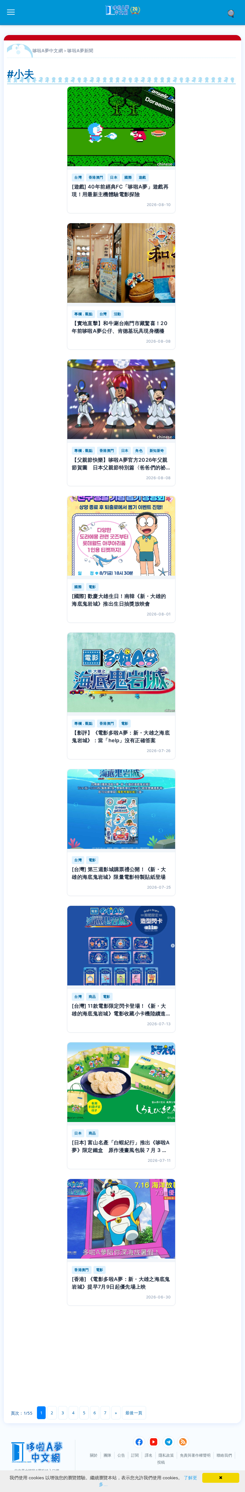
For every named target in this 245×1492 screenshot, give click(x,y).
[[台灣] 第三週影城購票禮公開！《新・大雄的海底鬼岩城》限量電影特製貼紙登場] (121, 810)
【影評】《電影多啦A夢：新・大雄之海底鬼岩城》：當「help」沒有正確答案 (121, 736)
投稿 (161, 1462)
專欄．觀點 (83, 314)
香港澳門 (96, 177)
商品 (92, 996)
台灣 (78, 177)
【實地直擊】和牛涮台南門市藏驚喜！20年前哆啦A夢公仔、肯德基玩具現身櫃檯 (119, 327)
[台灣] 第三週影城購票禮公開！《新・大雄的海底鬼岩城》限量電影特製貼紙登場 (119, 873)
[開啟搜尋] (233, 13)
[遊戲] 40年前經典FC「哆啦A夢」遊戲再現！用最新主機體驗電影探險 (120, 190)
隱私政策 (166, 1455)
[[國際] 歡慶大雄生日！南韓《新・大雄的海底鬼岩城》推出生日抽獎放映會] (121, 537)
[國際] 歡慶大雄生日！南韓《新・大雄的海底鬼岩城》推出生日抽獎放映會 (119, 600)
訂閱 (135, 1455)
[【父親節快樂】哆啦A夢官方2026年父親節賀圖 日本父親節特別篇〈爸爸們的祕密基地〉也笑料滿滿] (121, 401)
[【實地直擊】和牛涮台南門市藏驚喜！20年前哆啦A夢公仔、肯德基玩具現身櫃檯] (121, 264)
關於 (94, 1455)
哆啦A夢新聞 (80, 50)
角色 (139, 450)
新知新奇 (157, 450)
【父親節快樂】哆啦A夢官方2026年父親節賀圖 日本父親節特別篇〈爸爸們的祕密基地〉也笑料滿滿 (119, 464)
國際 (128, 177)
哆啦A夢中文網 (48, 50)
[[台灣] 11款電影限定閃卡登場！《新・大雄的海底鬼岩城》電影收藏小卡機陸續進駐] (121, 947)
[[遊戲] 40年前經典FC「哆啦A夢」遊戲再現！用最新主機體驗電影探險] (121, 128)
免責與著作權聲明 (195, 1455)
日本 (113, 177)
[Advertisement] (60, 1361)
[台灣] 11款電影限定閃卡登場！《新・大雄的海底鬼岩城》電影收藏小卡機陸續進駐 (119, 1010)
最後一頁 (133, 1413)
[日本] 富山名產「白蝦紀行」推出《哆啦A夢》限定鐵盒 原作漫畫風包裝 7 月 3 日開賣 (121, 1146)
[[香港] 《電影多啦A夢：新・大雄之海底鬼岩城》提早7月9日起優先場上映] (121, 1220)
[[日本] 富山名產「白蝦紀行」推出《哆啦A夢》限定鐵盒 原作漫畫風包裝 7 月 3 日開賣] (121, 1084)
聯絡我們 (224, 1455)
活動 (117, 314)
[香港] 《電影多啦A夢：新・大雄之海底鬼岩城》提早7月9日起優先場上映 (121, 1283)
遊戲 (142, 177)
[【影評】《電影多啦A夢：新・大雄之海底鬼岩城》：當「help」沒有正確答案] (121, 674)
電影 (92, 587)
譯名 (148, 1455)
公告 (121, 1455)
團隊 (107, 1455)
